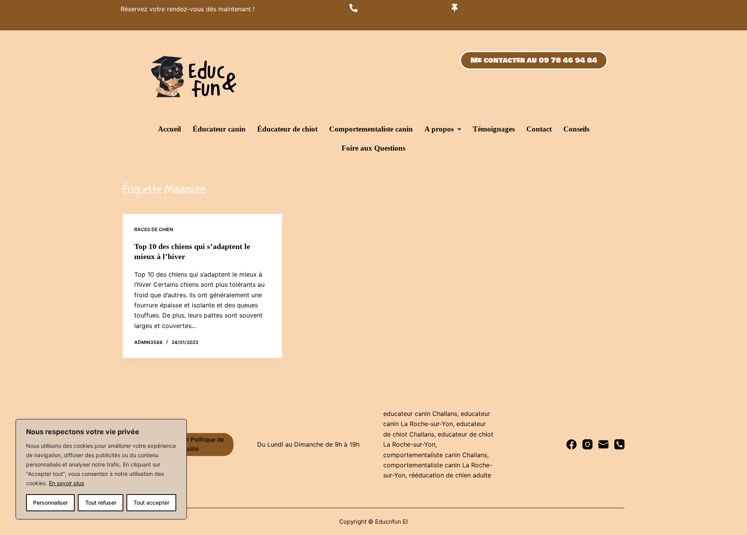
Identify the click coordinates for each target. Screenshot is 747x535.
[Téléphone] (619, 444)
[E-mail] (603, 444)
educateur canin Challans (420, 413)
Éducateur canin (219, 129)
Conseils (576, 129)
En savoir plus (66, 483)
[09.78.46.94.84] (353, 8)
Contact (539, 129)
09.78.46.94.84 (374, 20)
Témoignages (494, 129)
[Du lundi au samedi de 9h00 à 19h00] (455, 8)
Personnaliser (50, 502)
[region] (101, 469)
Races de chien (153, 229)
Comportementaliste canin (371, 129)
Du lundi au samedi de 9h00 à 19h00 (510, 20)
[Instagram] (587, 444)
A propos (439, 129)
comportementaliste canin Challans (435, 455)
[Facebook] (571, 444)
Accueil (169, 129)
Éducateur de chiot (287, 129)
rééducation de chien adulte (450, 475)
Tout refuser (100, 502)
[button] (443, 129)
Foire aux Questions (373, 148)
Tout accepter (151, 502)
